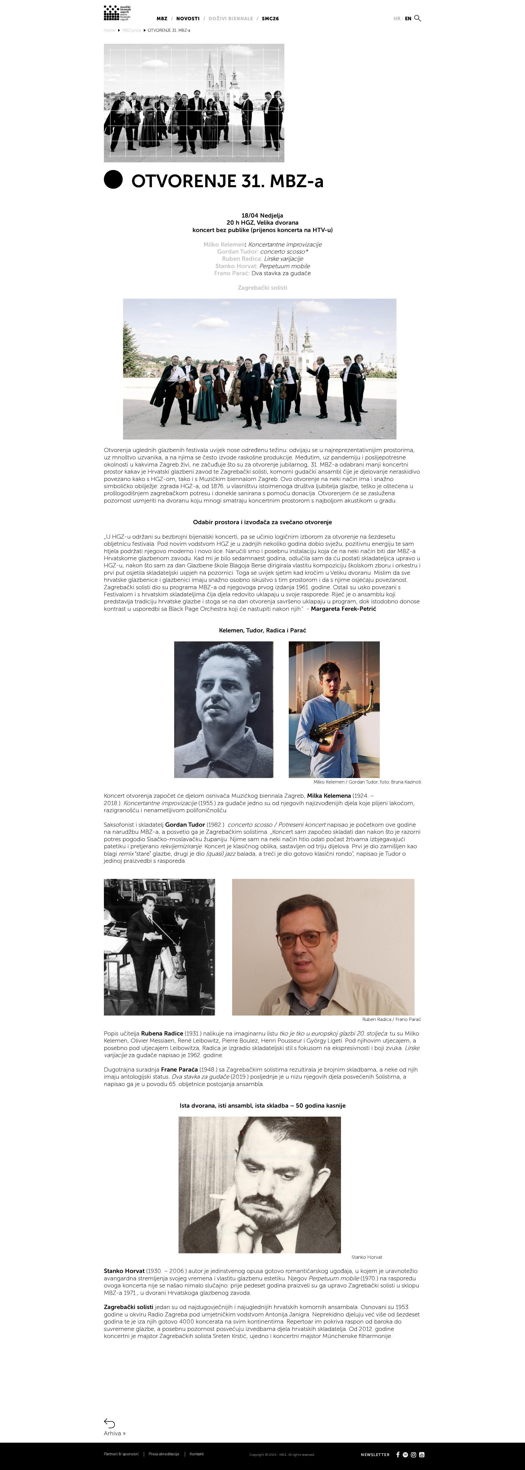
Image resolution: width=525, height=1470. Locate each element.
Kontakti (197, 1454)
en (408, 18)
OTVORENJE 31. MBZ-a (169, 30)
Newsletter (375, 1455)
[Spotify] (405, 1455)
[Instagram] (413, 1455)
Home (109, 30)
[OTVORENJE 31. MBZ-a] (194, 102)
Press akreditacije (164, 1454)
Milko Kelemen (224, 244)
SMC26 (270, 18)
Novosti (188, 18)
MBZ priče (131, 30)
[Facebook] (398, 1455)
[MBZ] (117, 12)
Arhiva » (115, 1433)
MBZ (162, 18)
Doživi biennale (231, 18)
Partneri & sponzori (121, 1454)
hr (397, 18)
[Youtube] (421, 1455)
